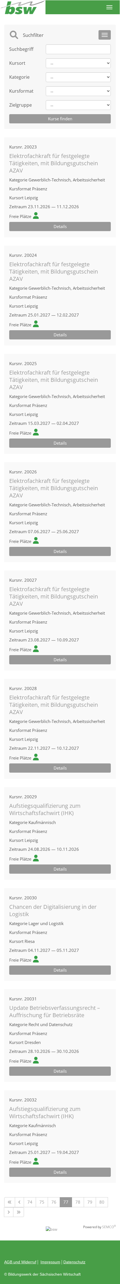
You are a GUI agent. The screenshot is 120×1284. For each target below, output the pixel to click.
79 (89, 1202)
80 (101, 1202)
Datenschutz (74, 1262)
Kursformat (21, 91)
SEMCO (109, 1227)
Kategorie (19, 77)
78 (77, 1202)
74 (29, 1202)
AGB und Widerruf (20, 1262)
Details (60, 226)
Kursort (17, 63)
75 (41, 1202)
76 (53, 1202)
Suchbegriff (21, 49)
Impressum (50, 1262)
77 (65, 1202)
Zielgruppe (20, 105)
